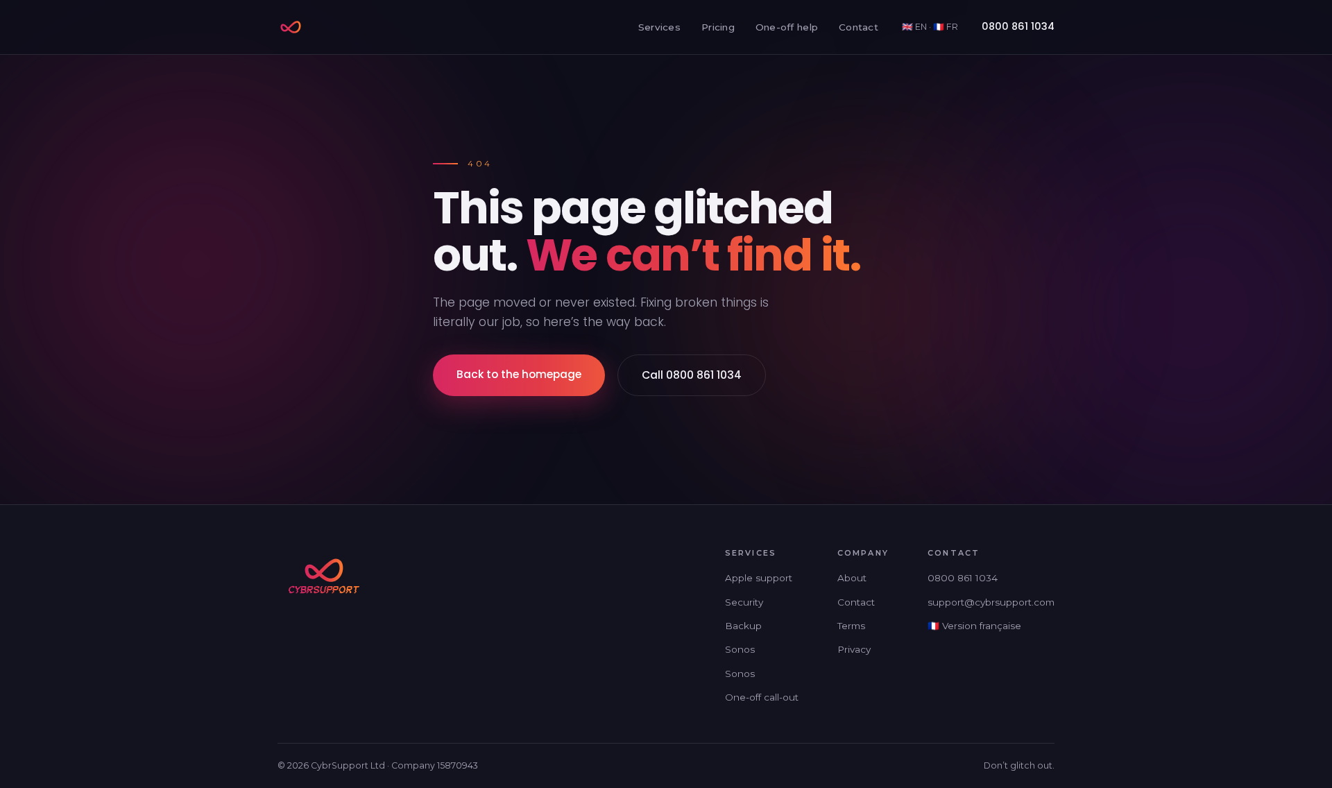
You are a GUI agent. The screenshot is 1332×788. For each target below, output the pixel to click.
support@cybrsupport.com (991, 602)
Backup (743, 625)
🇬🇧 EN (914, 27)
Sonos (740, 649)
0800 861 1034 (1018, 26)
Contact (858, 27)
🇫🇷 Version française (974, 625)
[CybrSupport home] (291, 27)
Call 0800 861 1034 (692, 375)
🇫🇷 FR (945, 27)
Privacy (854, 649)
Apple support (758, 577)
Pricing (718, 27)
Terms (851, 625)
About (851, 577)
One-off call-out (762, 697)
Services (659, 27)
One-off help (786, 27)
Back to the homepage (518, 374)
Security (744, 602)
